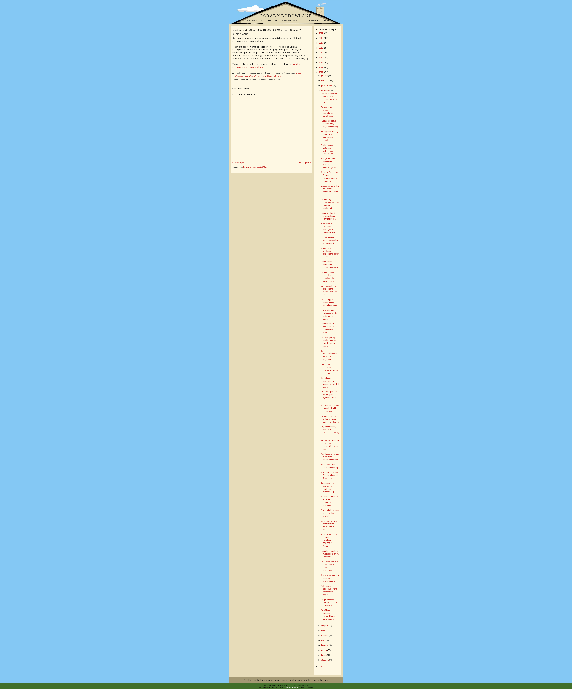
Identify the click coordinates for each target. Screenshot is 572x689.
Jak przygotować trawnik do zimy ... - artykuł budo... (330, 216)
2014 (321, 57)
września (325, 90)
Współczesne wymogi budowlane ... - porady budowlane (330, 457)
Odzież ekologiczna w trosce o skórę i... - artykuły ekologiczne (266, 31)
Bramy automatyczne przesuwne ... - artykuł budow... (330, 578)
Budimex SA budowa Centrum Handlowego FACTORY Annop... (329, 540)
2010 (321, 667)
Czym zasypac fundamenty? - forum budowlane (329, 302)
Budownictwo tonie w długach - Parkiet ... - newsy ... (330, 408)
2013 (321, 62)
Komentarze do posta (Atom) (255, 167)
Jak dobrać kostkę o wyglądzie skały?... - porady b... (330, 554)
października (327, 85)
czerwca (325, 635)
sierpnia (325, 626)
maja (323, 640)
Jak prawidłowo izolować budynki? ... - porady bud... (330, 602)
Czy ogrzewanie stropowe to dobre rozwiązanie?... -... (330, 240)
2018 (321, 38)
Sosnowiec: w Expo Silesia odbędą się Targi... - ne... (330, 475)
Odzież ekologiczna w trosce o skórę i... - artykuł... (330, 513)
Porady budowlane (286, 15)
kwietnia (325, 645)
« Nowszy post (238, 162)
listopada (325, 80)
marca (324, 650)
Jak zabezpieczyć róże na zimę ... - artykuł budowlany (329, 124)
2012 (321, 67)
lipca (323, 631)
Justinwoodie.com (292, 687)
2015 (321, 53)
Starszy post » (304, 162)
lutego (324, 655)
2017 (321, 43)
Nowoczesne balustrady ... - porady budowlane (329, 264)
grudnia (324, 75)
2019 (321, 33)
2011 (321, 72)
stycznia (325, 660)
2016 (321, 48)
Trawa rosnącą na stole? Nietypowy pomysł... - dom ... (330, 419)
